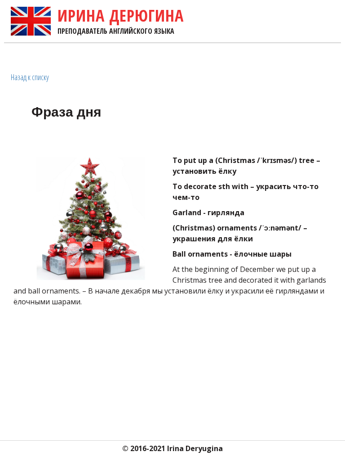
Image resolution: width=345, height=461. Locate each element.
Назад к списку (30, 77)
